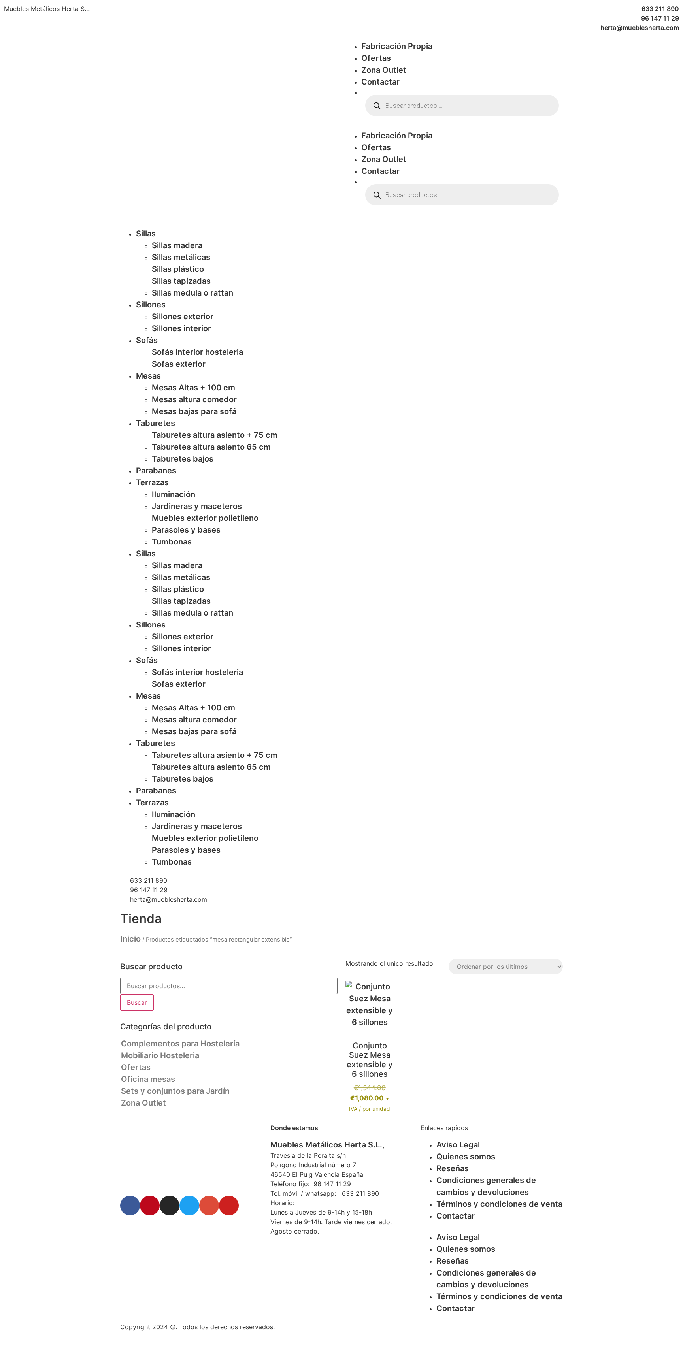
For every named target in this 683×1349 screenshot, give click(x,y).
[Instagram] (169, 1205)
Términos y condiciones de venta (499, 1204)
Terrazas (152, 482)
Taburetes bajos (182, 458)
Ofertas (376, 58)
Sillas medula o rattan (192, 293)
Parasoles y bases (186, 530)
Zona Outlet (383, 70)
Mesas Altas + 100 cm (193, 387)
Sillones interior (181, 328)
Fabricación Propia (396, 46)
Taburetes (155, 423)
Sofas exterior (179, 364)
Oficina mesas (148, 1079)
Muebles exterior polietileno (205, 518)
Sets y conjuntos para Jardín (175, 1091)
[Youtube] (229, 1205)
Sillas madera (177, 245)
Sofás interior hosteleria (197, 352)
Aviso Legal (458, 1144)
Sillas (146, 233)
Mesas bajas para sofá (194, 411)
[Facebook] (130, 1205)
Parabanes (156, 470)
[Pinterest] (150, 1205)
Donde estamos (294, 1128)
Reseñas (452, 1168)
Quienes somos (465, 1156)
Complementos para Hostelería (180, 1043)
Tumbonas (172, 541)
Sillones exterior (182, 316)
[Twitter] (189, 1205)
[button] (454, 125)
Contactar (380, 82)
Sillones (151, 304)
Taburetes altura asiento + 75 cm (214, 435)
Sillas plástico (178, 269)
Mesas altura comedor (194, 399)
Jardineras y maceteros (197, 506)
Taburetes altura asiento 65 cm (211, 447)
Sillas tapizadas (181, 281)
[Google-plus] (209, 1205)
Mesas (148, 376)
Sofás (147, 340)
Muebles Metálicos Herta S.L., (327, 1144)
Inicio (130, 939)
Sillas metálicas (181, 257)
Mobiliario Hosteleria (160, 1055)
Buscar (137, 1002)
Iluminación (173, 494)
